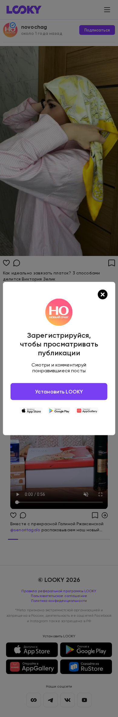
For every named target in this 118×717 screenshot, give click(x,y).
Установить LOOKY (59, 391)
